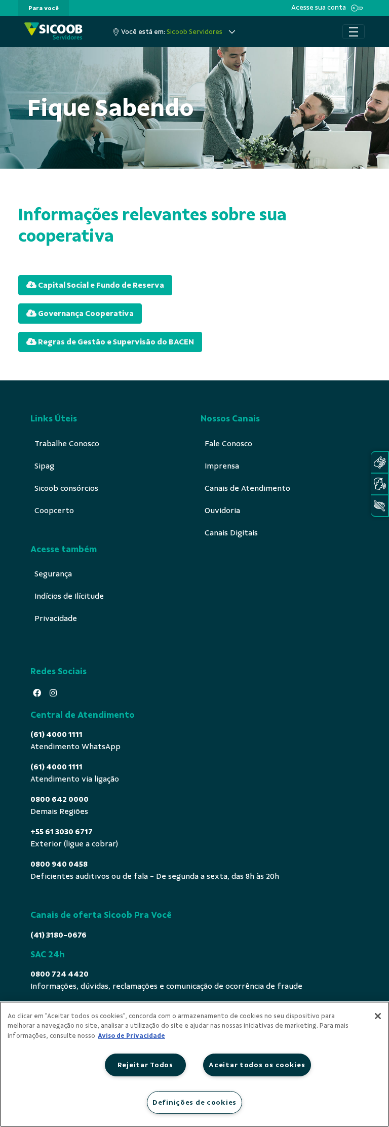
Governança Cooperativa (85, 313)
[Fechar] (378, 1016)
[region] (194, 1064)
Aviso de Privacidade (131, 1035)
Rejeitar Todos (145, 1065)
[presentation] (43, 8)
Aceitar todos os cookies (257, 1065)
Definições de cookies (194, 1102)
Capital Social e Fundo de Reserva (100, 285)
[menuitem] (43, 8)
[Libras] (379, 462)
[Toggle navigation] (353, 32)
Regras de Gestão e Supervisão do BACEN (115, 341)
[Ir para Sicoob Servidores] (53, 31)
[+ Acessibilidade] (379, 505)
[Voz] (379, 484)
